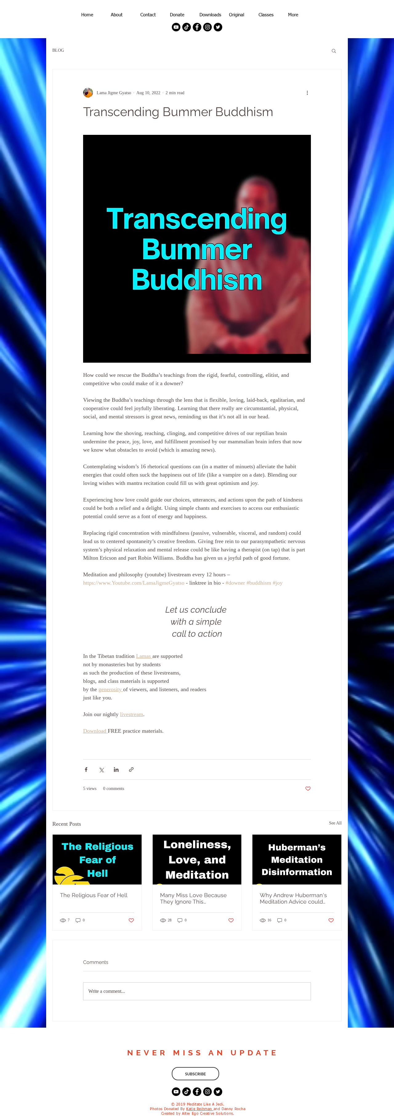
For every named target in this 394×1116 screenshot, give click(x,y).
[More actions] (307, 92)
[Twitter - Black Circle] (218, 27)
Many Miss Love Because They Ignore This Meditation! (193, 898)
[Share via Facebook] (86, 769)
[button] (334, 50)
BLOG (58, 50)
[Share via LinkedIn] (116, 769)
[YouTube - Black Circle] (176, 27)
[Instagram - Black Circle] (207, 27)
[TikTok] (186, 27)
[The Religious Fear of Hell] (97, 859)
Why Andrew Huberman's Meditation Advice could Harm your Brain (293, 898)
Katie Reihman (199, 1109)
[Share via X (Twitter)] (101, 769)
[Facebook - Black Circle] (197, 27)
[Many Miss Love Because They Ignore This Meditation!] (197, 859)
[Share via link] (131, 769)
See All (335, 823)
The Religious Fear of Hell (93, 895)
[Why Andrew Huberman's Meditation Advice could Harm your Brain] (296, 859)
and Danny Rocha (230, 1109)
